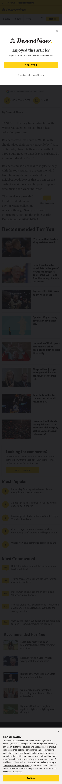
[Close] (58, 731)
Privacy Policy (47, 762)
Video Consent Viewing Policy (17, 765)
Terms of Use (33, 762)
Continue (31, 778)
